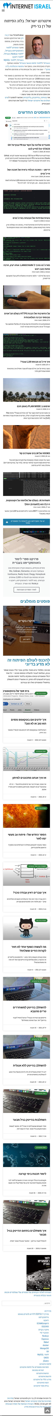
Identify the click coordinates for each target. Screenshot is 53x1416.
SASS (46, 1357)
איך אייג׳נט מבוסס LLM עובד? (35, 361)
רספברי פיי (44, 1332)
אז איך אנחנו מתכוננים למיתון (29, 777)
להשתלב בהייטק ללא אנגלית (29, 1065)
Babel (46, 1342)
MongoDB (44, 1348)
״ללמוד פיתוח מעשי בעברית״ (30, 63)
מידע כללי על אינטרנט (42, 1379)
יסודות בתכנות (38, 1370)
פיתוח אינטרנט (45, 1364)
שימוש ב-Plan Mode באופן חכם (33, 406)
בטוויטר (44, 97)
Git (47, 1351)
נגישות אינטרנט (42, 1373)
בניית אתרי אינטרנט (41, 1385)
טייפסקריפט (44, 1317)
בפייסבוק (36, 97)
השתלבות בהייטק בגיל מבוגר (29, 1119)
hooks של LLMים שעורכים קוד (34, 453)
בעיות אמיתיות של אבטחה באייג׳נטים (31, 218)
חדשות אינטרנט (44, 1376)
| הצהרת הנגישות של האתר (23, 1404)
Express (45, 1339)
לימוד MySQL (43, 1354)
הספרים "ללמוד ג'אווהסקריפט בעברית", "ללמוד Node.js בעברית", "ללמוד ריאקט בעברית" (14, 54)
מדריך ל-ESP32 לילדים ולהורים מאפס (33, 1314)
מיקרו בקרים (43, 1329)
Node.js (45, 1335)
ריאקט (46, 1320)
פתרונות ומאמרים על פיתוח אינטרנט (34, 1367)
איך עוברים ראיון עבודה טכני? (29, 892)
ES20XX (45, 1326)
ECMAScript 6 (43, 1323)
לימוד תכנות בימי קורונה (32, 1173)
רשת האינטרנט (43, 1382)
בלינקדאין (27, 97)
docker (46, 1345)
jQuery (46, 1360)
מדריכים (47, 1311)
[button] (47, 630)
